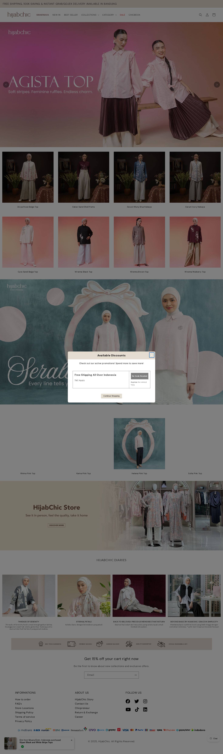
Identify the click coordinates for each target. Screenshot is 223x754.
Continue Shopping (111, 396)
